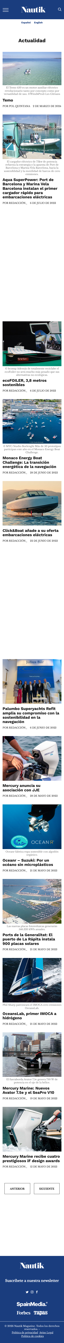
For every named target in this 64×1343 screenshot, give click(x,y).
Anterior (17, 1188)
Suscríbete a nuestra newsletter (32, 1281)
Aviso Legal (46, 1332)
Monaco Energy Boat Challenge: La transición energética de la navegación (29, 462)
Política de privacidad (25, 1332)
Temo (8, 100)
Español (26, 22)
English (38, 22)
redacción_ (18, 203)
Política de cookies (32, 1336)
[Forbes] (23, 1313)
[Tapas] (40, 1314)
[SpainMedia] (32, 1305)
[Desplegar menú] (6, 9)
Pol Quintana (19, 106)
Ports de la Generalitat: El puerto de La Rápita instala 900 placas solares (29, 939)
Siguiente (46, 1188)
